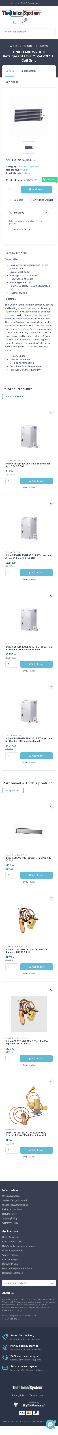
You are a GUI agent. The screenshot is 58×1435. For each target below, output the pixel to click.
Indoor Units (10, 1130)
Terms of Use (36, 1395)
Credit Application (11, 1237)
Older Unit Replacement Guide (17, 1268)
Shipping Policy (9, 1218)
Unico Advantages (11, 1196)
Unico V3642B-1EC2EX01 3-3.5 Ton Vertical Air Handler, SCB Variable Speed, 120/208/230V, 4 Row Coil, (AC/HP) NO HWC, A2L (28, 651)
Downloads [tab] (11, 81)
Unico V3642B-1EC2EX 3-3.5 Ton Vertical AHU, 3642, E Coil (27, 465)
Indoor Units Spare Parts (30, 166)
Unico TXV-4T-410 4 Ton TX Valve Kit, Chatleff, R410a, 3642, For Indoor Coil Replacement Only (25, 1135)
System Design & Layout (14, 1200)
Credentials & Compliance (15, 1205)
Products (27, 46)
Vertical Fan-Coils (13, 461)
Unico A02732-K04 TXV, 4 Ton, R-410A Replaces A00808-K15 (26, 951)
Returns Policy (9, 1214)
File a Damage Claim (12, 1241)
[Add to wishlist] (51, 412)
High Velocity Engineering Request (19, 1246)
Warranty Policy (10, 1223)
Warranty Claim (10, 1255)
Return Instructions (12, 1209)
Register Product (10, 1264)
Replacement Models (12, 1273)
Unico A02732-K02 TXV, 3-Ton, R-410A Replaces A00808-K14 (26, 1042)
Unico (25, 170)
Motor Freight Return (12, 1250)
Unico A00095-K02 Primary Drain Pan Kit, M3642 (28, 859)
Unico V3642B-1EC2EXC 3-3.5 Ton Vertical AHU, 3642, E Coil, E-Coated (28, 556)
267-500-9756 (12, 1319)
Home (16, 46)
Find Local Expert (10, 1259)
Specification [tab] (28, 70)
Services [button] (19, 212)
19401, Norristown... (30, 3)
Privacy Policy (19, 1395)
